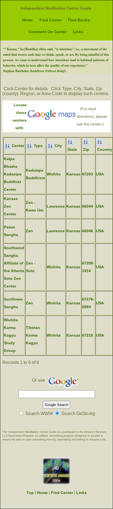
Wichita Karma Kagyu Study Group (11, 335)
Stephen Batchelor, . (35, 71)
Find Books (79, 20)
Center (17, 145)
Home (27, 20)
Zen (29, 231)
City (57, 145)
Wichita (54, 174)
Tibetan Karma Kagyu (33, 335)
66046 (87, 231)
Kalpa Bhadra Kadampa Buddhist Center (12, 174)
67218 (87, 335)
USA (100, 174)
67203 (87, 174)
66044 (87, 206)
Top (30, 492)
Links (78, 32)
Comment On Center (47, 32)
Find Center (50, 20)
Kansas (73, 174)
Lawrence (56, 206)
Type (38, 145)
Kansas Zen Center (11, 206)
